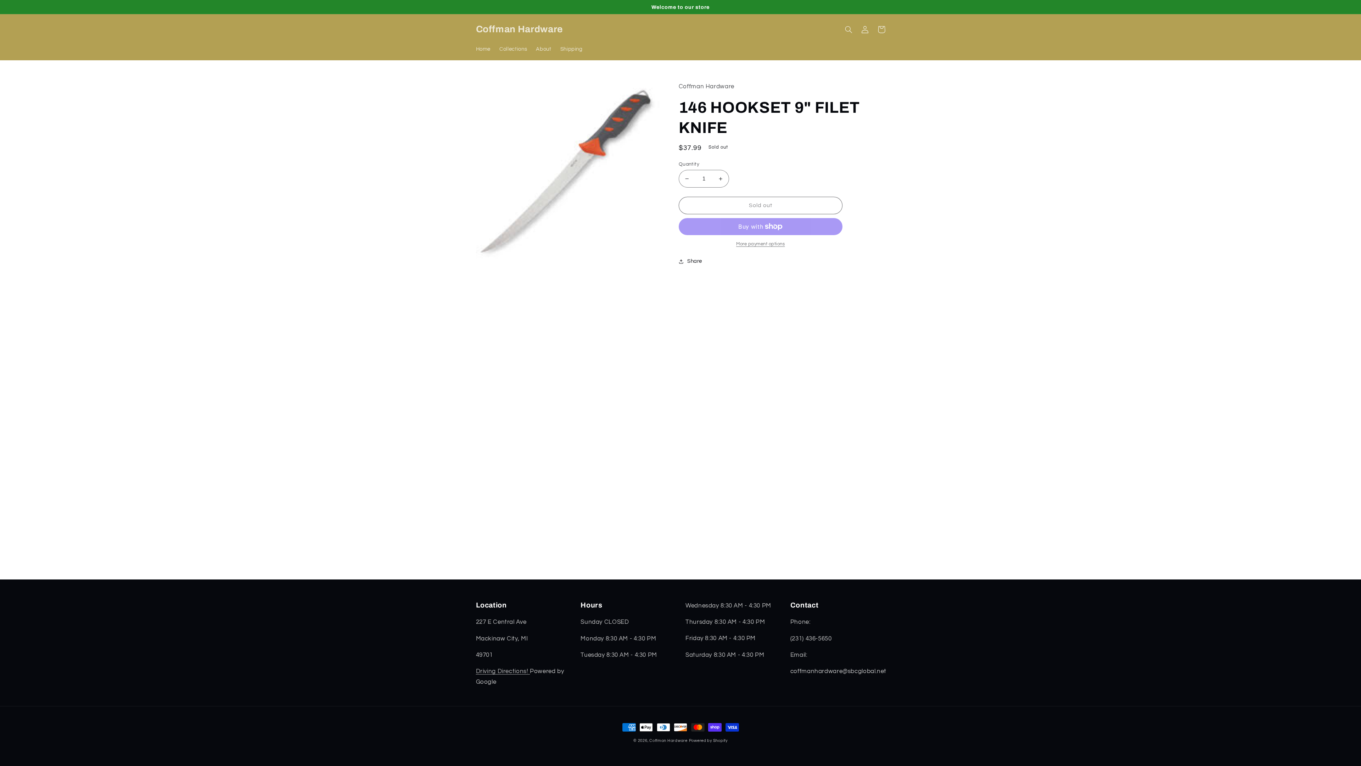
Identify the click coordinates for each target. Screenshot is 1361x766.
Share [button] (694, 261)
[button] (849, 29)
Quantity (689, 164)
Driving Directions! (503, 671)
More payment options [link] (760, 244)
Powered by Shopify (708, 741)
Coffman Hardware (668, 741)
